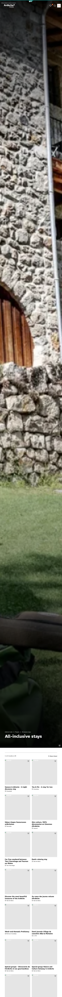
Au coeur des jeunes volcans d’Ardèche (43, 897)
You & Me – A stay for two (42, 787)
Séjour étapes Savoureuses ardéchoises (15, 823)
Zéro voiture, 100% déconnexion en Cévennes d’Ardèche (42, 824)
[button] (31, 1)
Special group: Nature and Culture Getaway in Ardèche (43, 968)
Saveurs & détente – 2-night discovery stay (16, 788)
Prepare (17, 732)
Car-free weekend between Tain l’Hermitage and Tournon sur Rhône (16, 861)
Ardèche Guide (9, 732)
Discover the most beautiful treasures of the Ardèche (16, 897)
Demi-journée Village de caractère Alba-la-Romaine (42, 933)
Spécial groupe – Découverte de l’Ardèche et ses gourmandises (17, 968)
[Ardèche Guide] (9, 5)
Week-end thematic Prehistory (17, 932)
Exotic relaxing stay (39, 859)
